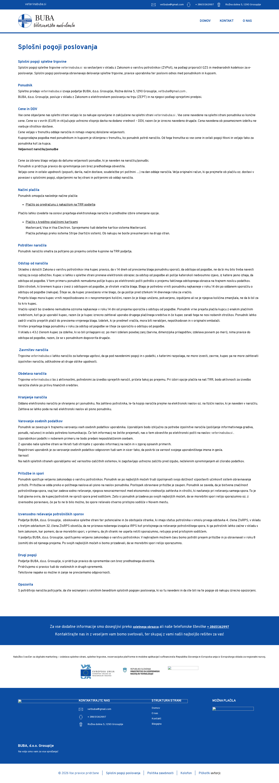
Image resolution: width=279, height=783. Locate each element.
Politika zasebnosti (160, 773)
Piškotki (205, 773)
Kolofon (186, 773)
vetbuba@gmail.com (172, 4)
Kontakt (227, 21)
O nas (247, 21)
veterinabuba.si (35, 4)
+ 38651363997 (204, 4)
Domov (205, 21)
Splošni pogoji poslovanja (123, 773)
